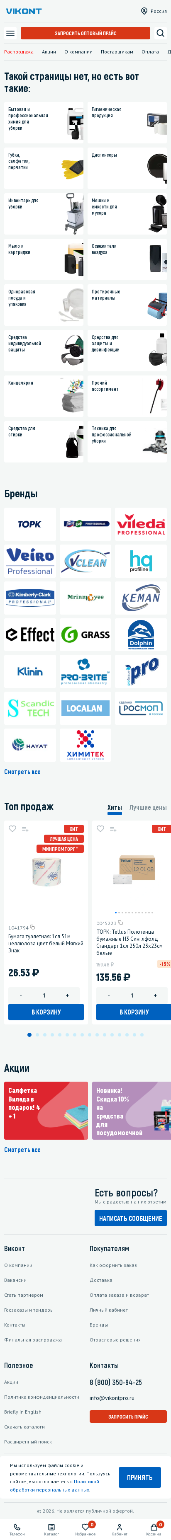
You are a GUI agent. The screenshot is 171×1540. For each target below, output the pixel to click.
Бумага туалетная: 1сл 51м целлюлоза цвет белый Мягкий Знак (45, 943)
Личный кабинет (109, 1310)
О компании (78, 51)
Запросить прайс (128, 1416)
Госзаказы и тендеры (29, 1310)
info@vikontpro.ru (112, 1398)
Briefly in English (23, 1412)
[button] (116, 912)
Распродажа (19, 51)
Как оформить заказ (113, 1265)
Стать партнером (23, 1295)
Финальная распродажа (33, 1340)
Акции (49, 51)
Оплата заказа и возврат (119, 1295)
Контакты (14, 1325)
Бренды (99, 1325)
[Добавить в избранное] (12, 829)
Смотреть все (22, 771)
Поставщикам (117, 51)
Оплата (150, 51)
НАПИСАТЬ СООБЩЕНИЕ (130, 1218)
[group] (46, 1111)
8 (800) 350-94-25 (116, 1382)
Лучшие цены (148, 807)
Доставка (101, 1280)
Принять (140, 1477)
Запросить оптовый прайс (86, 33)
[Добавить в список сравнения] (25, 829)
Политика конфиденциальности (41, 1397)
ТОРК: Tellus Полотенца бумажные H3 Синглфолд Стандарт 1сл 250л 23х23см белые (129, 942)
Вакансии (15, 1280)
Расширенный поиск (28, 1441)
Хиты (114, 807)
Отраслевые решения (115, 1340)
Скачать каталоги (24, 1427)
